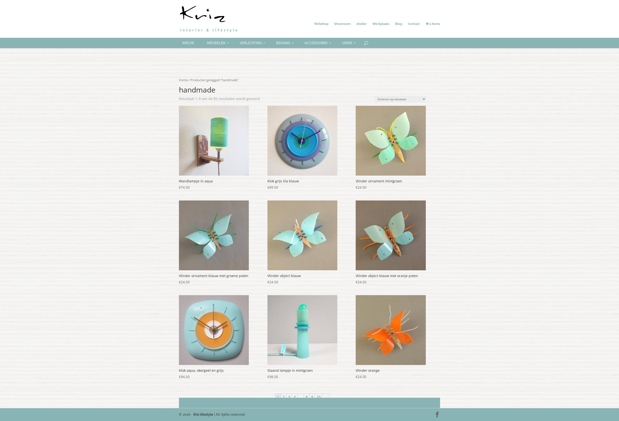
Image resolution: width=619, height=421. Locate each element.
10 (319, 397)
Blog (398, 24)
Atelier (361, 24)
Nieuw (188, 43)
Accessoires (316, 43)
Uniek (347, 43)
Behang (283, 43)
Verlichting (251, 43)
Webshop (321, 24)
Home (183, 80)
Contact (414, 24)
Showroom (342, 24)
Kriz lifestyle (203, 414)
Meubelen (216, 43)
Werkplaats (380, 24)
